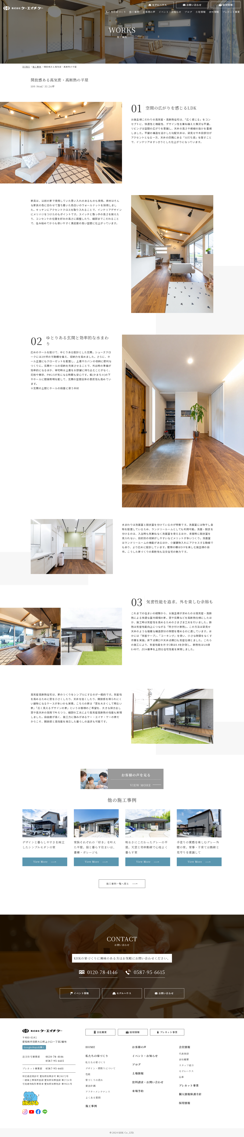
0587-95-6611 (55, 1068)
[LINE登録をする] (44, 1111)
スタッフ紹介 (186, 1065)
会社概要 (184, 1059)
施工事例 (134, 11)
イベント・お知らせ (170, 11)
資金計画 (90, 1085)
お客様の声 (149, 11)
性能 (87, 1074)
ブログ (188, 11)
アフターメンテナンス (97, 1091)
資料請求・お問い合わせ (147, 1082)
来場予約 (138, 1091)
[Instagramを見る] (24, 1111)
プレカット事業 (231, 11)
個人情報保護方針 (190, 1094)
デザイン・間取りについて (100, 1068)
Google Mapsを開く (34, 1047)
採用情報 (184, 1103)
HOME (90, 1047)
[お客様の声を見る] (122, 779)
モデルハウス (186, 1071)
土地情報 (201, 11)
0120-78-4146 (55, 1056)
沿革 (181, 1077)
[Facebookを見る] (38, 1111)
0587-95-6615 (55, 1060)
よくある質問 (93, 1097)
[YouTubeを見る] (31, 1111)
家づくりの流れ (94, 1080)
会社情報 (214, 11)
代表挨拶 (184, 1053)
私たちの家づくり (116, 11)
